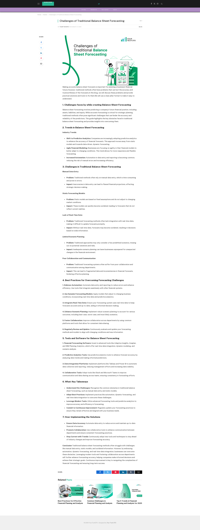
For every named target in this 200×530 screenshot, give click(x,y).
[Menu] (39, 3)
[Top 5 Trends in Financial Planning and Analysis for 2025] (129, 491)
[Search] (161, 3)
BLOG (45, 14)
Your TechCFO (64, 26)
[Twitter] (41, 48)
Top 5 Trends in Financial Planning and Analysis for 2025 (129, 502)
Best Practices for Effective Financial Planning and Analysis (70, 502)
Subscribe (48, 2)
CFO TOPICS (83, 9)
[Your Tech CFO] (100, 4)
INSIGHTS (115, 9)
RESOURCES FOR (94, 9)
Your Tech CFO (111, 523)
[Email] (41, 63)
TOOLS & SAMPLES (104, 9)
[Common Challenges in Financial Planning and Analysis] (100, 491)
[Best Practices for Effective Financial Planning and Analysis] (70, 491)
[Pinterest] (41, 58)
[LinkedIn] (41, 53)
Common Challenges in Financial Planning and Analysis (100, 502)
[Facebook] (41, 42)
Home (39, 14)
